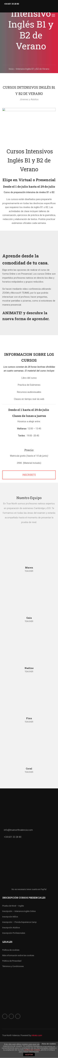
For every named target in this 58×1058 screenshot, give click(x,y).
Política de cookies (10, 950)
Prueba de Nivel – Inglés (13, 906)
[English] (7, 8)
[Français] (13, 8)
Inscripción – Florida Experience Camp (19, 922)
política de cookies (32, 1050)
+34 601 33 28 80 (11, 4)
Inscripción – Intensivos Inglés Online (19, 911)
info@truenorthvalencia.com (18, 830)
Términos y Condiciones (13, 966)
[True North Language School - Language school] (11, 16)
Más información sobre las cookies (18, 955)
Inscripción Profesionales (13, 933)
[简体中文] (10, 8)
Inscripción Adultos (11, 927)
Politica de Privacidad (11, 961)
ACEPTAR (29, 1055)
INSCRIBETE (29, 474)
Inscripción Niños (10, 917)
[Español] (3, 8)
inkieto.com (37, 1035)
